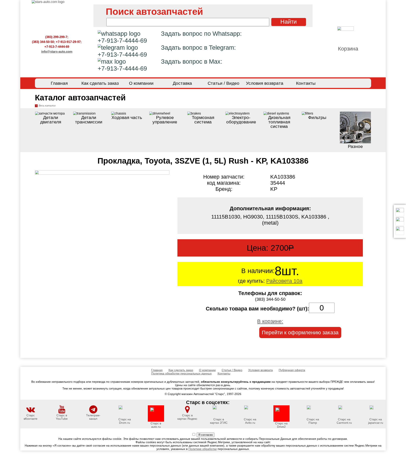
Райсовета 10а (284, 281)
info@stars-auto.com (56, 51)
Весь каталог (47, 105)
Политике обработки (202, 449)
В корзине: (270, 321)
